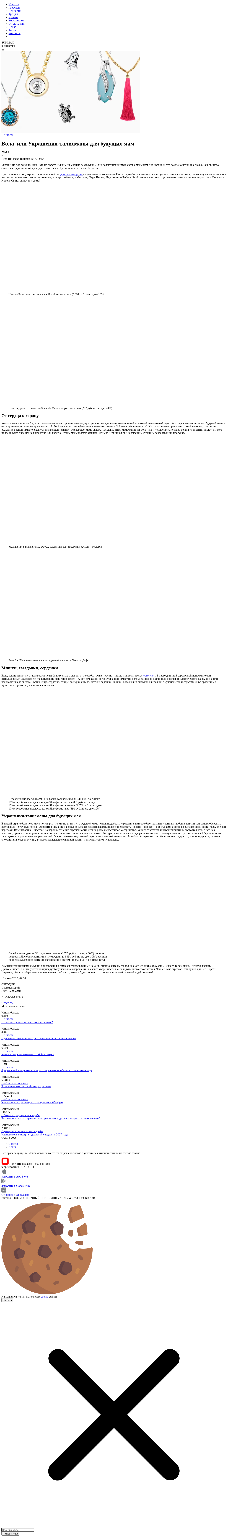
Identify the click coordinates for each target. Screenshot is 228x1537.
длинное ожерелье (71, 174)
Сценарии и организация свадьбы (22, 1131)
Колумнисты (16, 20)
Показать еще (10, 1533)
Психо (12, 26)
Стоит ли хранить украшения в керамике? (27, 1022)
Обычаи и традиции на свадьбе (20, 1115)
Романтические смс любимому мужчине (26, 1086)
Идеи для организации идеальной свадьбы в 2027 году (34, 1134)
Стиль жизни (17, 23)
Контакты (14, 33)
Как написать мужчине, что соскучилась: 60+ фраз (32, 1102)
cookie (44, 1296)
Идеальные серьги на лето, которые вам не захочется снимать (38, 1038)
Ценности (15, 10)
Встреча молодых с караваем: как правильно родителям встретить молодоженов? (50, 1118)
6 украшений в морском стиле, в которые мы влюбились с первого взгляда (46, 1070)
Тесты (12, 30)
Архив (13, 1146)
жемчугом (149, 675)
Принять (7, 1300)
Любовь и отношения (14, 1083)
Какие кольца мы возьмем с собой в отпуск (27, 1054)
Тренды (13, 14)
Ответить (7, 1002)
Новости (14, 4)
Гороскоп (14, 7)
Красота (13, 17)
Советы (13, 1143)
